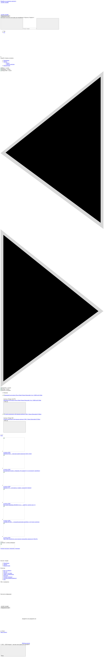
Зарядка (5, 61)
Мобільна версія (26, 643)
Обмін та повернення (8, 574)
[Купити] (14, 408)
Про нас (5, 571)
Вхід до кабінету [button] (7, 570)
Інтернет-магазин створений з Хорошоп (10, 548)
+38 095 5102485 (5, 2)
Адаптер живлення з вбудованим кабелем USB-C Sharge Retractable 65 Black (21, 419)
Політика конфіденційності (10, 578)
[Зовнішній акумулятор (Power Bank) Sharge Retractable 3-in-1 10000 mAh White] (53, 395)
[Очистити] (48, 23)
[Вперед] (2, 434)
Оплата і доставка (7, 573)
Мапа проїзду (4, 632)
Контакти (5, 575)
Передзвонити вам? (5, 16)
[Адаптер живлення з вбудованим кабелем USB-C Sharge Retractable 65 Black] (53, 414)
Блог (2, 435)
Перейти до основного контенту (8, 1)
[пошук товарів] (12, 23)
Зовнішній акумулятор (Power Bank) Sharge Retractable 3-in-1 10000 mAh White (22, 400)
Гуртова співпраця (7, 577)
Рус (4, 32)
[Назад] (1, 434)
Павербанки (6, 60)
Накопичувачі (6, 65)
